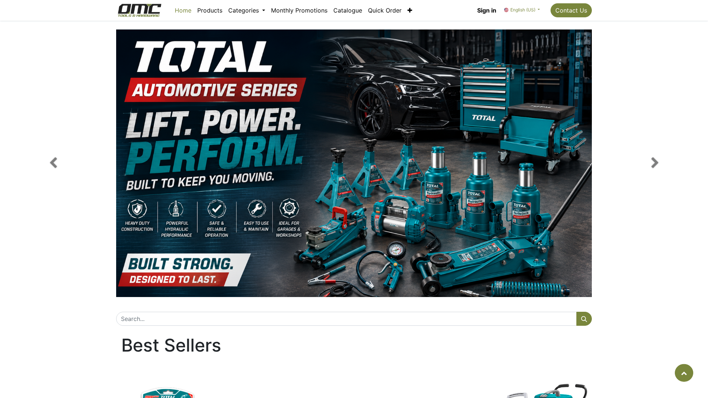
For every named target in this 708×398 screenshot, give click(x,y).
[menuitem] (183, 10)
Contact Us (571, 10)
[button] (410, 10)
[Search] (584, 319)
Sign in (486, 10)
